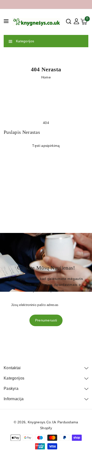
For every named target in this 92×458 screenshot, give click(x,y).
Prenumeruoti (46, 320)
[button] (6, 22)
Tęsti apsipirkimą (46, 146)
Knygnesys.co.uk (42, 422)
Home (46, 77)
